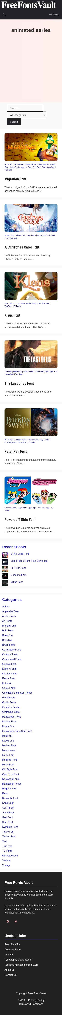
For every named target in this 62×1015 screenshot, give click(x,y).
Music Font (8, 764)
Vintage (6, 865)
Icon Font (7, 736)
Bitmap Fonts (9, 625)
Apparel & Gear (10, 611)
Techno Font (8, 836)
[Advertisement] (31, 65)
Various (6, 860)
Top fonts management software (21, 965)
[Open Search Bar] (4, 14)
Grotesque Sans (11, 712)
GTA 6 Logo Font (20, 554)
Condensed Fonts (11, 659)
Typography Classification (18, 959)
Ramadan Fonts (10, 779)
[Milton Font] (5, 583)
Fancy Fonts (9, 303)
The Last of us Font (19, 383)
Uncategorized (10, 855)
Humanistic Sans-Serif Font (17, 731)
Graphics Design (11, 707)
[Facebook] (8, 921)
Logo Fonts (15, 167)
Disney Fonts (33, 440)
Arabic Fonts (9, 616)
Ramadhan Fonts (11, 784)
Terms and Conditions (31, 1004)
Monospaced (9, 750)
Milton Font (17, 582)
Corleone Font (18, 575)
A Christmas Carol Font (22, 247)
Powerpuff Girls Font (20, 520)
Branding (7, 640)
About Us (9, 970)
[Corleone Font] (5, 576)
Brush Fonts (8, 645)
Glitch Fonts (8, 697)
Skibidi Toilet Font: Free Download (29, 561)
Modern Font (26, 167)
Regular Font (9, 788)
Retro (5, 793)
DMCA (21, 1000)
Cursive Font (9, 664)
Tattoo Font (8, 831)
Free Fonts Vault (37, 993)
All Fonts (9, 954)
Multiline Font (9, 760)
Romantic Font (10, 798)
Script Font (8, 812)
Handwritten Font (11, 716)
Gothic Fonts (9, 702)
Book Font (7, 635)
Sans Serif (50, 167)
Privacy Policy (36, 1000)
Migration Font (15, 179)
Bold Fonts (19, 164)
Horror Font (8, 726)
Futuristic (7, 683)
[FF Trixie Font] (5, 569)
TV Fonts (17, 306)
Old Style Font (9, 769)
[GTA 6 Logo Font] (5, 555)
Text (4, 841)
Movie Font (9, 164)
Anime (5, 606)
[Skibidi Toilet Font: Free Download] (5, 562)
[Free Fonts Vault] (29, 5)
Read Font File (12, 944)
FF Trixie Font (18, 568)
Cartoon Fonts (31, 164)
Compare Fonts (13, 949)
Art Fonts (7, 621)
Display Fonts (9, 673)
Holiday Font (20, 235)
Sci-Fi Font (8, 807)
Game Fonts (28, 372)
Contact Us (10, 975)
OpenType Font (39, 167)
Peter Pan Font (16, 451)
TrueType (8, 170)
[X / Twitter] (15, 921)
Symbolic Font (10, 827)
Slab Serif (7, 822)
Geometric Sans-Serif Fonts (17, 692)
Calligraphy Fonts (11, 649)
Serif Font (7, 817)
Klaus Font (12, 315)
